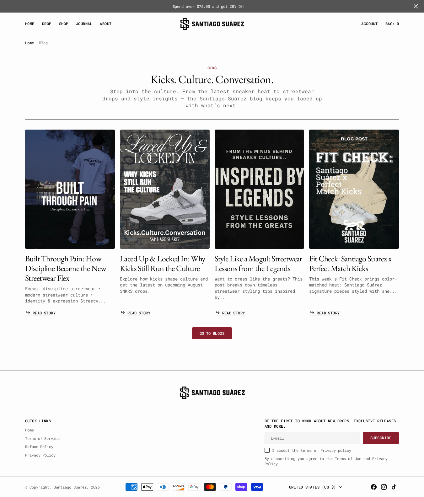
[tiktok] (394, 487)
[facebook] (374, 487)
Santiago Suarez (70, 486)
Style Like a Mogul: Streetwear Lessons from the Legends (258, 263)
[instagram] (384, 487)
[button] (369, 23)
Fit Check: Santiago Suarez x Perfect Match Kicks (350, 263)
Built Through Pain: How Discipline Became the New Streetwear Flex (65, 268)
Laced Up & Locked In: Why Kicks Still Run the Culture (162, 263)
